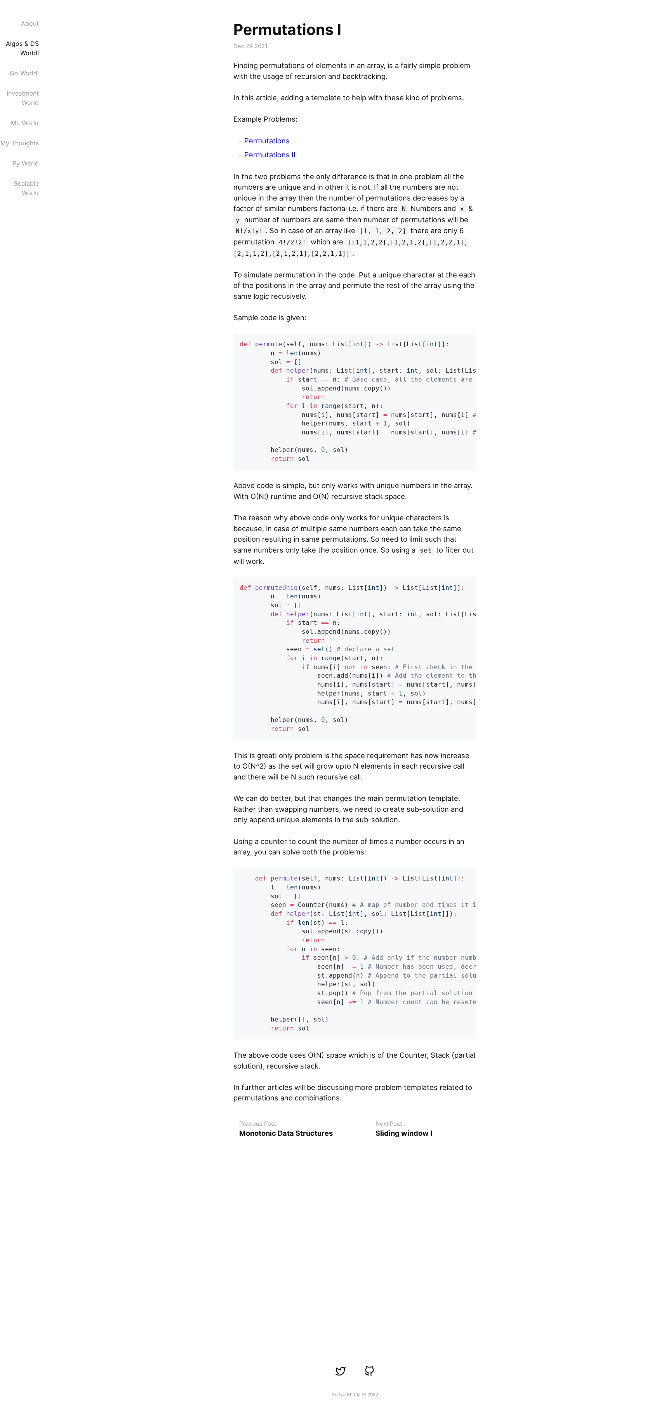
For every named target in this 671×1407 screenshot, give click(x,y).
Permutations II (270, 154)
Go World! (24, 73)
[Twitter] (340, 1371)
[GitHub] (369, 1371)
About (30, 23)
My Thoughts (19, 143)
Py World (25, 163)
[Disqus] (354, 1240)
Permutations (267, 140)
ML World (25, 123)
